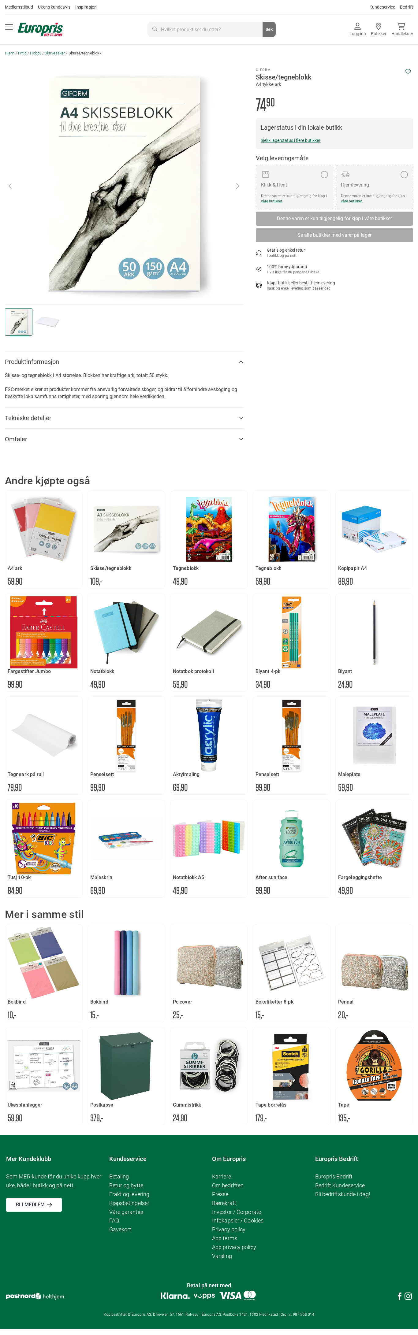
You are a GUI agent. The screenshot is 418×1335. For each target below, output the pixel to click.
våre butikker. (272, 201)
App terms (224, 1238)
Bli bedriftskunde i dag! (342, 1194)
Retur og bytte (126, 1185)
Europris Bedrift (334, 1176)
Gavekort (120, 1229)
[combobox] (211, 29)
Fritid (22, 53)
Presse (220, 1194)
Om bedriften (228, 1185)
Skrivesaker (55, 53)
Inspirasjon (86, 7)
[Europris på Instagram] (408, 1297)
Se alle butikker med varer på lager (334, 235)
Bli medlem (30, 1204)
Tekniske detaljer (28, 418)
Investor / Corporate (236, 1212)
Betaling (119, 1176)
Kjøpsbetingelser (129, 1203)
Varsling (222, 1256)
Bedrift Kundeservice (340, 1185)
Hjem (9, 53)
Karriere (221, 1176)
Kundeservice (382, 7)
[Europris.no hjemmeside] (40, 29)
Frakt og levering (129, 1194)
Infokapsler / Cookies (237, 1220)
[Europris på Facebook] (399, 1297)
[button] (238, 186)
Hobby (35, 53)
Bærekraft (224, 1203)
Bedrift (406, 7)
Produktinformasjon (32, 361)
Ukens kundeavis (54, 7)
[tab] (124, 361)
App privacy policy (234, 1247)
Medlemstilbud (19, 7)
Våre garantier (126, 1212)
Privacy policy (228, 1229)
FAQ (114, 1220)
